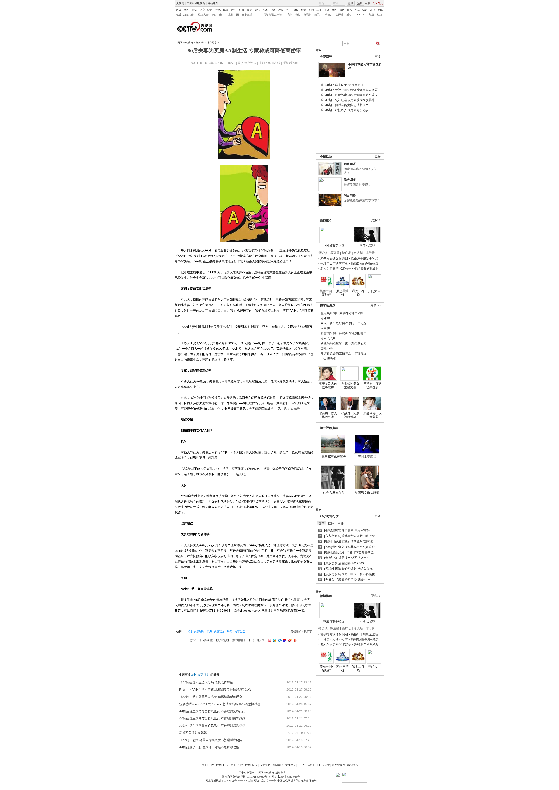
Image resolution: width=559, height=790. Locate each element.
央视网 (180, 3)
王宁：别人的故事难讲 (328, 385)
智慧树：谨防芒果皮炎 (372, 385)
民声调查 (350, 179)
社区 (334, 9)
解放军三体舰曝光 (334, 456)
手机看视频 (290, 63)
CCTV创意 (323, 765)
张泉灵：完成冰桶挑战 (350, 415)
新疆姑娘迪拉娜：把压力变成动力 (343, 343)
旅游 (296, 9)
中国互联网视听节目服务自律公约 (297, 780)
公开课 (339, 14)
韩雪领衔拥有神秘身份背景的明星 (343, 333)
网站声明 (278, 765)
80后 (229, 631)
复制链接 (222, 640)
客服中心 (352, 765)
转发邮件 (238, 640)
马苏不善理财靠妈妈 (193, 733)
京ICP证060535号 (257, 776)
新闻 (186, 9)
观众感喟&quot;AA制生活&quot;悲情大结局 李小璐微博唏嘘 (219, 704)
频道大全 (188, 14)
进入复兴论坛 (247, 63)
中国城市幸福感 (333, 245)
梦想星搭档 (342, 293)
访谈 (364, 9)
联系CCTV (222, 765)
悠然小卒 (327, 348)
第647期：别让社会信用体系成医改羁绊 (348, 100)
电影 (298, 14)
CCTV (361, 14)
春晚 (218, 9)
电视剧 (307, 14)
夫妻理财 (199, 631)
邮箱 (372, 9)
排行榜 (370, 253)
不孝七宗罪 (367, 245)
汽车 (288, 9)
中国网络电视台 (196, 3)
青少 (249, 9)
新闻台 (200, 42)
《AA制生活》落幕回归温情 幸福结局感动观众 (210, 697)
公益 (273, 9)
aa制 (189, 631)
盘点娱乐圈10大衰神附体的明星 (342, 313)
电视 (178, 14)
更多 (378, 56)
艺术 (265, 9)
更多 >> (375, 305)
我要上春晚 (358, 293)
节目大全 (216, 14)
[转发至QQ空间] (274, 640)
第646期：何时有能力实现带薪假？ (345, 105)
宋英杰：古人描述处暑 (328, 415)
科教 (241, 9)
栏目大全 (203, 14)
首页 (178, 9)
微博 (342, 9)
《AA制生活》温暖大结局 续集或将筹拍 (206, 682)
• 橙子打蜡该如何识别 (333, 258)
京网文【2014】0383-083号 (284, 776)
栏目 (379, 14)
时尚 (311, 9)
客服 (367, 3)
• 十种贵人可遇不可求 (333, 263)
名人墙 (358, 253)
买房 (209, 631)
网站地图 (213, 3)
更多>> (376, 220)
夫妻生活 (240, 631)
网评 (341, 523)
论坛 (357, 9)
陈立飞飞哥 (328, 338)
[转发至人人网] (279, 640)
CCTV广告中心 (306, 765)
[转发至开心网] (269, 640)
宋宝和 (325, 328)
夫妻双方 (219, 631)
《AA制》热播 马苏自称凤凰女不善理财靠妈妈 (210, 740)
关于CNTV (237, 765)
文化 (257, 9)
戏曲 (225, 9)
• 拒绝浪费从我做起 (365, 268)
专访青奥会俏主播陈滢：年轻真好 (343, 353)
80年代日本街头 (334, 492)
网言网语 (350, 164)
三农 (319, 9)
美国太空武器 (367, 456)
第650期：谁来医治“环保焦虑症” (343, 85)
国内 (322, 523)
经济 (194, 9)
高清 (290, 14)
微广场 (346, 253)
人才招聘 (265, 765)
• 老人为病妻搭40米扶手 (334, 268)
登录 (350, 3)
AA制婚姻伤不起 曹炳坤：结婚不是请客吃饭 (209, 747)
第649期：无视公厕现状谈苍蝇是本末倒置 (349, 90)
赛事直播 (247, 14)
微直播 (334, 253)
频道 (371, 14)
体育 (202, 9)
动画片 (329, 14)
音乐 (233, 9)
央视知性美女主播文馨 (350, 385)
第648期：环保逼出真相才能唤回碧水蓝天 (349, 95)
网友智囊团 (338, 765)
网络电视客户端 (272, 14)
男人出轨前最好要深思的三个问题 (343, 323)
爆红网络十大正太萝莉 (372, 415)
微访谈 (323, 253)
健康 (303, 9)
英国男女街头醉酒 (367, 492)
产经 (280, 9)
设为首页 (377, 3)
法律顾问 (290, 765)
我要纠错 (207, 640)
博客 (349, 9)
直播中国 (233, 14)
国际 (331, 523)
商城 (326, 9)
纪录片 (318, 14)
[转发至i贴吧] (284, 640)
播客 (349, 14)
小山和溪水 (328, 358)
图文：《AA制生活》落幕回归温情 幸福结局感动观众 (215, 689)
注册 (359, 3)
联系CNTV (251, 765)
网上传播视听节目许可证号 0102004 (226, 780)
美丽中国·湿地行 (326, 293)
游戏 (380, 9)
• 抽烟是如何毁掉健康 (363, 263)
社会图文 (212, 42)
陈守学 (325, 318)
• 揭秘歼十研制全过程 (363, 258)
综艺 (210, 9)
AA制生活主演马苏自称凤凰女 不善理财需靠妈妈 (212, 711)
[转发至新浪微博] (289, 640)
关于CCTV (208, 765)
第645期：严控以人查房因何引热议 (345, 110)
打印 (193, 640)
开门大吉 (374, 291)
